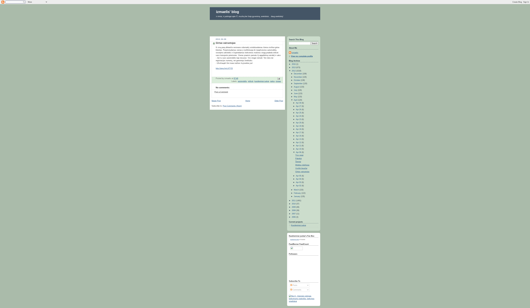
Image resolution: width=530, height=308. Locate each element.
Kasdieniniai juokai (298, 225)
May (296, 97)
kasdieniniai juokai (261, 81)
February (297, 193)
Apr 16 (299, 136)
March (296, 190)
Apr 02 (299, 186)
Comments (296, 290)
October (297, 80)
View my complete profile (302, 56)
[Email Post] (278, 79)
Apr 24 (299, 116)
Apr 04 (299, 179)
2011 (294, 201)
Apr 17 (299, 133)
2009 (294, 207)
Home (247, 101)
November (298, 77)
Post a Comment (221, 92)
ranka (272, 81)
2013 (294, 67)
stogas (278, 81)
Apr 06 (299, 152)
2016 (294, 64)
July (296, 90)
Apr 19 (299, 126)
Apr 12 (299, 142)
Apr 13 (299, 139)
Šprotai (298, 162)
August (297, 87)
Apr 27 (299, 106)
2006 (294, 217)
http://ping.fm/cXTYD (224, 68)
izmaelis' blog (227, 12)
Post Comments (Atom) (232, 106)
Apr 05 (299, 176)
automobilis (242, 81)
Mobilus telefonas (302, 165)
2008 (294, 210)
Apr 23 (299, 119)
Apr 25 (299, 113)
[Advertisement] (265, 27)
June (296, 94)
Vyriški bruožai (301, 168)
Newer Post (216, 101)
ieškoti (250, 81)
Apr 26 (299, 110)
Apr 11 (299, 146)
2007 (294, 214)
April (296, 100)
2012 (294, 71)
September (298, 84)
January (297, 196)
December (298, 74)
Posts (294, 285)
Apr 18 (299, 129)
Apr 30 (299, 103)
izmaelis (295, 53)
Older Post (279, 101)
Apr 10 (299, 149)
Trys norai (299, 155)
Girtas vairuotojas (302, 172)
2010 (294, 204)
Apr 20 (299, 123)
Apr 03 (299, 182)
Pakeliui (298, 159)
